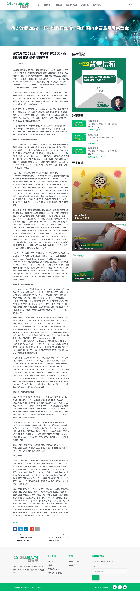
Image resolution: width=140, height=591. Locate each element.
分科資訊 (76, 218)
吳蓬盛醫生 (93, 148)
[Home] (18, 5)
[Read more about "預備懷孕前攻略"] (99, 237)
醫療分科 (59, 5)
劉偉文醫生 (93, 135)
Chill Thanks (92, 130)
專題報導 (90, 248)
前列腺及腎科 (91, 278)
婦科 (98, 130)
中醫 (81, 248)
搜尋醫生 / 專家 (71, 5)
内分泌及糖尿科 (85, 218)
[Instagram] (120, 587)
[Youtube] (125, 587)
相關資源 (84, 5)
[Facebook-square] (115, 587)
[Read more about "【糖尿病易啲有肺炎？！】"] (99, 194)
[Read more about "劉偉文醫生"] (79, 137)
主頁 (37, 5)
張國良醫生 (93, 121)
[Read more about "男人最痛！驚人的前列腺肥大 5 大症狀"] (99, 268)
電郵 (94, 567)
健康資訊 (47, 5)
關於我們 (96, 5)
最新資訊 (76, 278)
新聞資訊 (15, 522)
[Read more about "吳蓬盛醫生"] (79, 150)
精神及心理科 (92, 157)
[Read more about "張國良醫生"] (79, 123)
